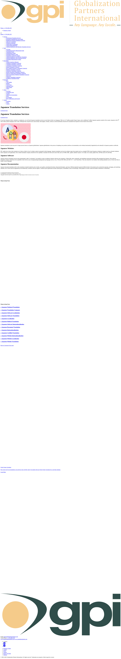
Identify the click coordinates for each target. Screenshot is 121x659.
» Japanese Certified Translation (10, 333)
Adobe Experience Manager (12, 62)
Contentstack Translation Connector (14, 65)
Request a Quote (7, 30)
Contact (5, 100)
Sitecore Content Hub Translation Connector (16, 73)
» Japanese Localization (7, 318)
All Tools (8, 49)
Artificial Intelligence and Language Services (16, 58)
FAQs (7, 102)
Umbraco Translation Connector (13, 77)
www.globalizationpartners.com (8, 639)
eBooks (8, 83)
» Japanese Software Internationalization (12, 324)
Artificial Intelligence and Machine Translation (16, 57)
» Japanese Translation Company (10, 310)
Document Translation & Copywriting (14, 39)
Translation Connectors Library (13, 55)
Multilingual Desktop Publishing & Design (15, 40)
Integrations (6, 60)
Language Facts (9, 86)
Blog (7, 81)
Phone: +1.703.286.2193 (6, 28)
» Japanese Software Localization (10, 313)
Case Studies (9, 82)
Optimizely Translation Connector (13, 70)
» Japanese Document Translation (10, 327)
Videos (7, 88)
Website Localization (10, 43)
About (4, 89)
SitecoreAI (8, 76)
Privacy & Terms (7, 653)
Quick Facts (8, 84)
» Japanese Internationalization (10, 330)
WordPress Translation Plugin (12, 78)
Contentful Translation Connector (13, 64)
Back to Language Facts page (7, 345)
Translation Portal (10, 52)
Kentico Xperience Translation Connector (15, 72)
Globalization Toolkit (11, 53)
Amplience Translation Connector (13, 63)
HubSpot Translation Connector (13, 69)
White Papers (9, 87)
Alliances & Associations (11, 95)
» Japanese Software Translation (10, 315)
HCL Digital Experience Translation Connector (16, 68)
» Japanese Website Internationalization (12, 335)
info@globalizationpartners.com (11, 636)
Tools (4, 48)
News (7, 96)
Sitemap (5, 654)
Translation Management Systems (13, 59)
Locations (8, 101)
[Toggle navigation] (1, 33)
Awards (8, 93)
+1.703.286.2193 (11, 638)
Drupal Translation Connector (12, 67)
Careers (8, 103)
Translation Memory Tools (12, 54)
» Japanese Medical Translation (10, 321)
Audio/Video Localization (12, 44)
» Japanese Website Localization (10, 338)
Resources (5, 79)
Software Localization (11, 41)
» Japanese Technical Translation (10, 307)
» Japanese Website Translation (10, 341)
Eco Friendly (9, 97)
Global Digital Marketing (11, 45)
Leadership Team (10, 92)
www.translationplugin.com (21, 639)
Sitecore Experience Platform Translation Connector (17, 74)
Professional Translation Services (13, 38)
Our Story (8, 91)
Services (5, 36)
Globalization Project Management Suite (15, 50)
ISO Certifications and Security (13, 98)
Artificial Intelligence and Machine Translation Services (18, 46)
